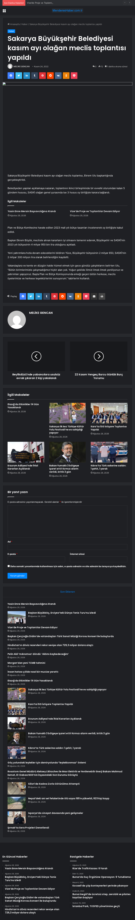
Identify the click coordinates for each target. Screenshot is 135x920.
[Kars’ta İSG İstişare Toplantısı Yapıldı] (109, 413)
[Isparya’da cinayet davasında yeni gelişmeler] (17, 817)
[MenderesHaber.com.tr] (67, 10)
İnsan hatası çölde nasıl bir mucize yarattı (33, 671)
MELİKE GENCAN (22, 66)
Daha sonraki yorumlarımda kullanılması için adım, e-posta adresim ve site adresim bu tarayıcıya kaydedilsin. (68, 566)
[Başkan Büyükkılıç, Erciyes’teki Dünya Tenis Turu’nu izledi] (17, 617)
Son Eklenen (67, 591)
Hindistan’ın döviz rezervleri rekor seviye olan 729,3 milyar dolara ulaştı (50, 645)
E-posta (12, 554)
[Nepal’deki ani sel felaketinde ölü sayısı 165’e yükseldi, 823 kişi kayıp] (17, 803)
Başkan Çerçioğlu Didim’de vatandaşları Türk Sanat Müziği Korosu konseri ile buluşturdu (61, 636)
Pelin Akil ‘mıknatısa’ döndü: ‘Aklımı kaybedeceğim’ (38, 654)
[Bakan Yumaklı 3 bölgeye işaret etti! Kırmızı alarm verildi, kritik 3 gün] (67, 452)
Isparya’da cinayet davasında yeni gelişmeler (55, 813)
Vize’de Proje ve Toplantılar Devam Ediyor (48, 2)
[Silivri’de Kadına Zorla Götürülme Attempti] (17, 788)
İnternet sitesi (77, 554)
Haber (24, 24)
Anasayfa (15, 24)
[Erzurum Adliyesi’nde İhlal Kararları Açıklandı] (26, 452)
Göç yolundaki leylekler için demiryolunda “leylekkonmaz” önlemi (47, 762)
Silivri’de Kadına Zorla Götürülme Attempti (54, 783)
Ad (10, 541)
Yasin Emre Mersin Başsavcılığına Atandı (32, 211)
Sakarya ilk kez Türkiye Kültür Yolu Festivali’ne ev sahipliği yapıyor (66, 429)
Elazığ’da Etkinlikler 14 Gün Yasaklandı (23, 406)
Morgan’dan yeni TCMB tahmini (26, 663)
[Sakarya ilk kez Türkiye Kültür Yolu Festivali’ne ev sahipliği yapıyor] (67, 413)
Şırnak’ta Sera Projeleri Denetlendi (28, 827)
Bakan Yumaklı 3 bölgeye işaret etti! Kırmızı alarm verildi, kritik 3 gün (64, 468)
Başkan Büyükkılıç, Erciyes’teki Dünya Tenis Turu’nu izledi (62, 612)
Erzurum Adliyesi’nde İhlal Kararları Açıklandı (23, 467)
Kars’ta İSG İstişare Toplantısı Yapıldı (109, 428)
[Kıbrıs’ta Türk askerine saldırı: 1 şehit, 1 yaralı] (109, 452)
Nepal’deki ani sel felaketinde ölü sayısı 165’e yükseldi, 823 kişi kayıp (68, 798)
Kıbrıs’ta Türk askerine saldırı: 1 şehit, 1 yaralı (108, 467)
